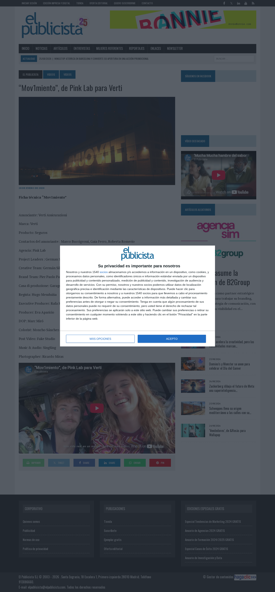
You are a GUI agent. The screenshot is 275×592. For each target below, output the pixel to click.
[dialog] (137, 296)
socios (104, 272)
